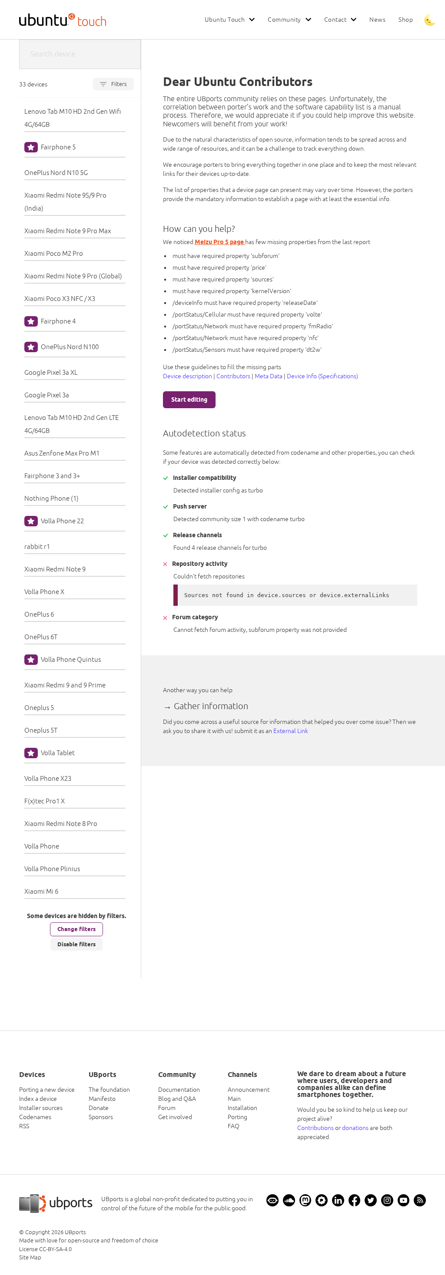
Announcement (248, 1089)
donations (355, 1127)
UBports (75, 1232)
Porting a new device (47, 1089)
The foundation (109, 1089)
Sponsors (101, 1116)
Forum (167, 1107)
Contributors (233, 376)
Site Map (30, 1257)
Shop (406, 19)
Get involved (175, 1116)
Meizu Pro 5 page (220, 241)
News (377, 19)
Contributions (315, 1127)
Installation (242, 1107)
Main (234, 1098)
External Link (290, 730)
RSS (24, 1126)
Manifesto (102, 1098)
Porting (237, 1116)
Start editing (189, 399)
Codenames (35, 1116)
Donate (99, 1107)
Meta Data (268, 376)
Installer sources (41, 1107)
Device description (187, 376)
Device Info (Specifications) (322, 376)
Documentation (179, 1089)
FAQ (233, 1126)
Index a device (38, 1098)
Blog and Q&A (177, 1098)
